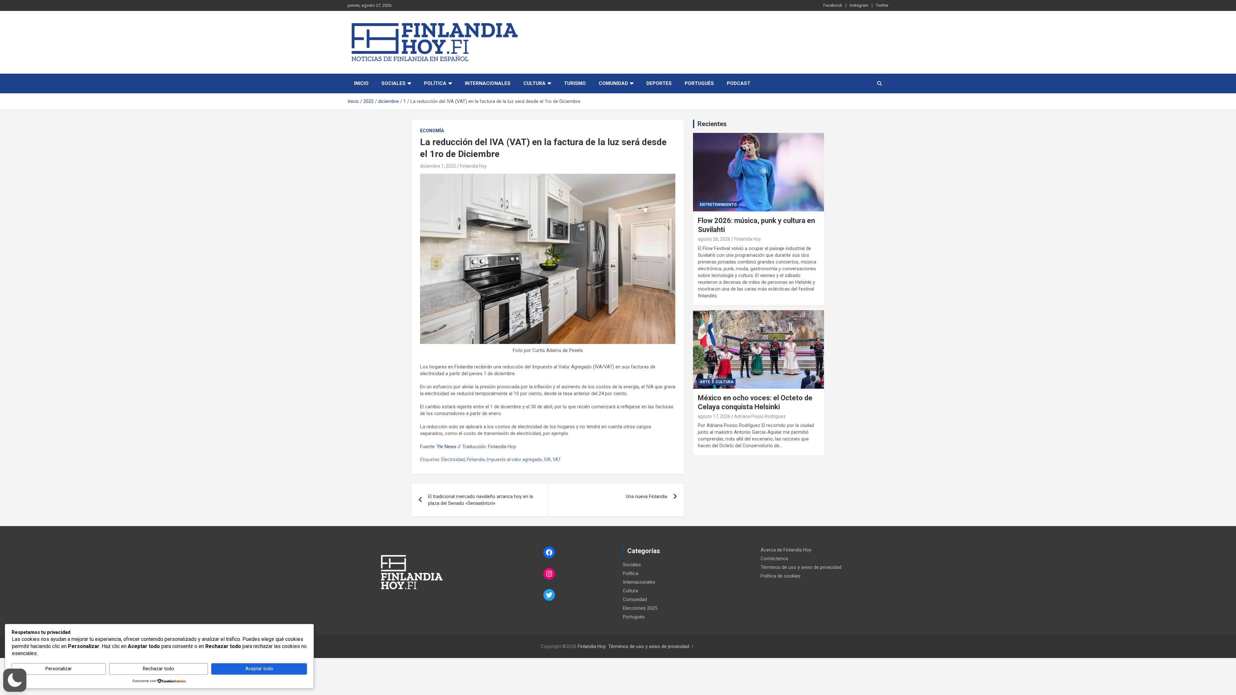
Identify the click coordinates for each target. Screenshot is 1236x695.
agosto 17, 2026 (714, 416)
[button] (14, 680)
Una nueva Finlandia (646, 496)
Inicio (361, 83)
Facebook (832, 5)
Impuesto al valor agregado (514, 459)
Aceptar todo (259, 669)
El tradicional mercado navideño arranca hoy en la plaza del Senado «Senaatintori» (480, 500)
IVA (547, 459)
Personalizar (58, 669)
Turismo (575, 83)
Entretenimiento (718, 204)
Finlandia (476, 459)
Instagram (859, 5)
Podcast (738, 83)
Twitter (882, 5)
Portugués (699, 83)
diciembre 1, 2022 (438, 166)
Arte (705, 382)
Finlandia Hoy (473, 166)
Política (435, 83)
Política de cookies (781, 576)
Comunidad (613, 83)
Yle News (446, 446)
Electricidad (453, 459)
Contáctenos (774, 558)
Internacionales (487, 83)
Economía (432, 130)
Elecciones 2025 (640, 608)
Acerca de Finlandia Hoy (786, 550)
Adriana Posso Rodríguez (760, 416)
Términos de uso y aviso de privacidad (801, 567)
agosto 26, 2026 (714, 239)
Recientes (712, 124)
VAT (557, 459)
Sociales (393, 83)
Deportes (659, 83)
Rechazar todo (158, 669)
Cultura (534, 83)
